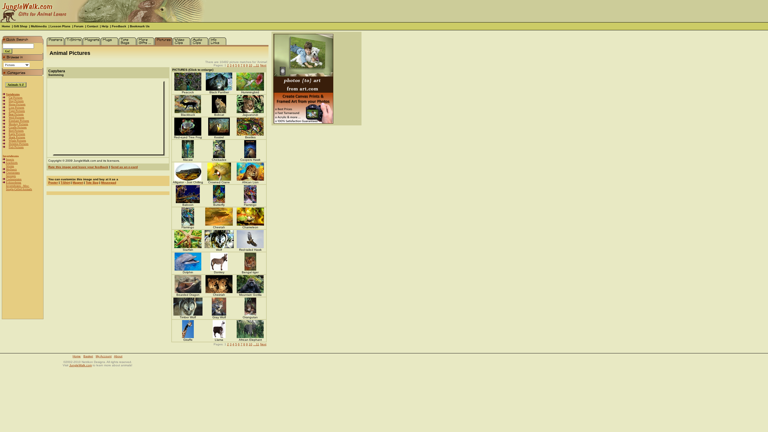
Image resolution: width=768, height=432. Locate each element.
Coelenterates (14, 179)
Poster (53, 182)
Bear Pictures (16, 114)
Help (105, 26)
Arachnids (12, 162)
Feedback (119, 26)
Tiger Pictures (17, 111)
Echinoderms (13, 182)
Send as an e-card (124, 167)
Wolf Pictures (16, 117)
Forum (78, 26)
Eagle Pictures (17, 134)
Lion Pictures (16, 107)
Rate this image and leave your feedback (78, 167)
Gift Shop (20, 26)
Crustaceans (13, 172)
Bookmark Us (140, 26)
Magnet (78, 182)
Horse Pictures (17, 104)
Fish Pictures (16, 147)
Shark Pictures (17, 137)
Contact (92, 26)
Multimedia (39, 26)
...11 (256, 65)
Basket (88, 356)
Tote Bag (92, 182)
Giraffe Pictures (18, 127)
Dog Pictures (16, 101)
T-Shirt (65, 182)
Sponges (11, 176)
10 (250, 65)
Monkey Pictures (18, 124)
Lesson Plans (60, 26)
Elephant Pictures (19, 120)
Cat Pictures (15, 97)
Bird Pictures (16, 130)
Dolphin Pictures (18, 144)
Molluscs (11, 169)
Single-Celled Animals (19, 189)
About (118, 356)
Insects (10, 159)
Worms (10, 166)
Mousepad (108, 182)
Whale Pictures (17, 140)
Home (6, 26)
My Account (104, 356)
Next (263, 65)
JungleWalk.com (80, 365)
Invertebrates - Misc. (17, 186)
